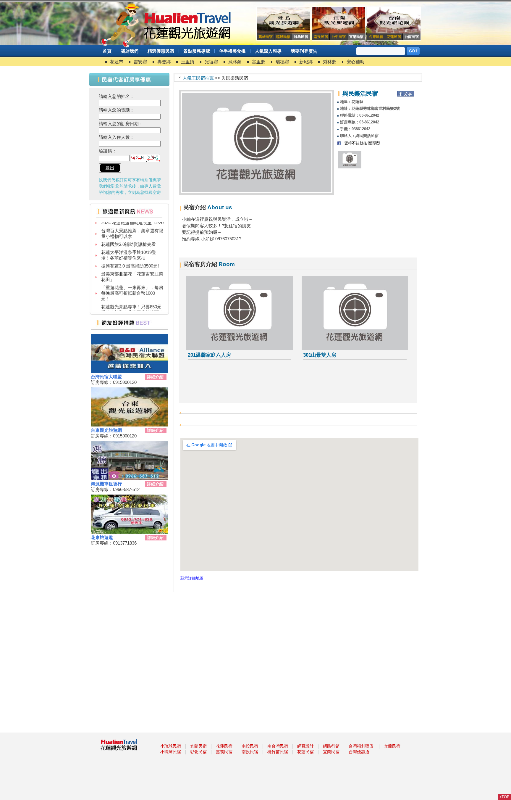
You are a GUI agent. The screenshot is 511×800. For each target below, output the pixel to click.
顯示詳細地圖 (191, 578)
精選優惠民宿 (161, 51)
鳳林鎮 (235, 61)
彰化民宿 (198, 751)
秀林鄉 (329, 61)
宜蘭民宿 (198, 746)
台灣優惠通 (359, 751)
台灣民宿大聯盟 (106, 376)
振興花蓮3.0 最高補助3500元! (130, 259)
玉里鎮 (187, 61)
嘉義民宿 (224, 751)
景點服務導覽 (196, 51)
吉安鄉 (140, 61)
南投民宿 (250, 746)
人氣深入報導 (268, 51)
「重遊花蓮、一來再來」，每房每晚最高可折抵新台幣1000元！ (132, 286)
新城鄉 (306, 61)
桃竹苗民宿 (277, 751)
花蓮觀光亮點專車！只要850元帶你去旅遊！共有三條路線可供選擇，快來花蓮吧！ (132, 305)
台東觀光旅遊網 (106, 430)
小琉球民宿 (170, 746)
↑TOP (504, 797)
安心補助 (355, 61)
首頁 (107, 51)
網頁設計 (305, 746)
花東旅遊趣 (102, 537)
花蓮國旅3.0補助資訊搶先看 (128, 237)
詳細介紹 (155, 376)
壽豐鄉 (164, 61)
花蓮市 (116, 61)
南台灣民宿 (277, 746)
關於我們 (129, 51)
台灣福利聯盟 (361, 746)
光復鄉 (211, 61)
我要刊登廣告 (304, 51)
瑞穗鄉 (282, 61)
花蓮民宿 (224, 746)
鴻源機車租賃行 (106, 483)
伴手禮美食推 (232, 51)
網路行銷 (331, 746)
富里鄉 (258, 61)
